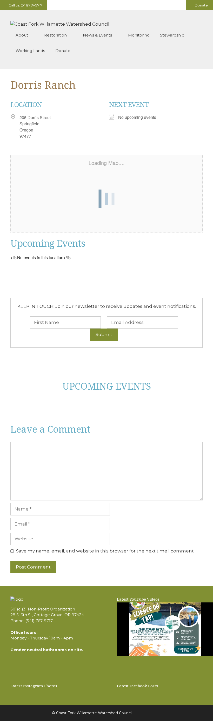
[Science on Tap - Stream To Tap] (165, 629)
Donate (201, 5)
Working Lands (30, 50)
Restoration (55, 35)
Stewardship (172, 35)
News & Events (97, 35)
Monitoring (139, 35)
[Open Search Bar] (195, 51)
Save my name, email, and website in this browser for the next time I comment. (105, 551)
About (22, 35)
